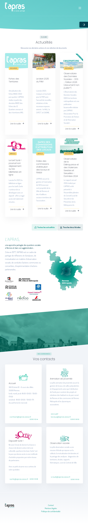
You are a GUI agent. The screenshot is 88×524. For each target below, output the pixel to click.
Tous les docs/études (72, 227)
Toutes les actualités (46, 227)
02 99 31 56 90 (74, 419)
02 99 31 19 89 (34, 479)
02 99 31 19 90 (75, 479)
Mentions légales (51, 508)
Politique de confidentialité (50, 511)
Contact (51, 505)
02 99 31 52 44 (34, 419)
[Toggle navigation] (80, 8)
